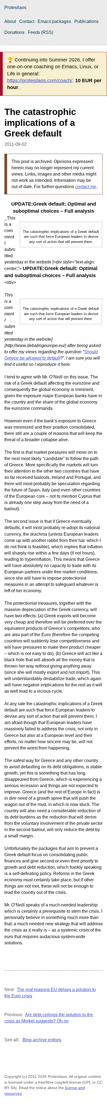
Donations (14, 32)
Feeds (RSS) (40, 32)
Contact (26, 21)
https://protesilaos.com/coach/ (39, 80)
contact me (85, 186)
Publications (86, 21)
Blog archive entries (41, 1039)
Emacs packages (54, 21)
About (10, 21)
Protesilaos (15, 7)
